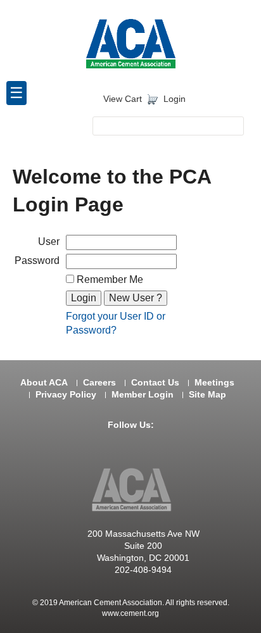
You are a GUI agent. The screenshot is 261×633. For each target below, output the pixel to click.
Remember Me (108, 279)
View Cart (122, 99)
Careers (99, 382)
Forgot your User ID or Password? (115, 323)
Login (174, 99)
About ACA (44, 382)
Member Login (142, 394)
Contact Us (155, 382)
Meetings (214, 382)
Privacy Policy (65, 394)
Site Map (207, 394)
